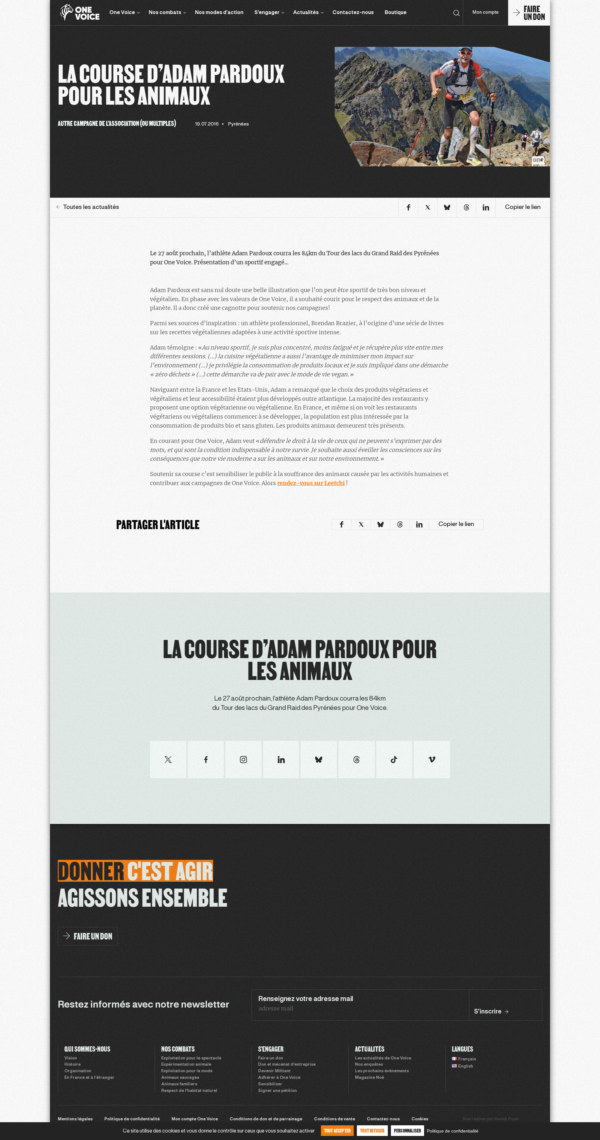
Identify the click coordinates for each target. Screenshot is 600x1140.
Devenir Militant (274, 1071)
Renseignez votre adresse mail (305, 999)
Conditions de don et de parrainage (266, 1119)
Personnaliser (407, 1130)
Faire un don (270, 1058)
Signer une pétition (277, 1091)
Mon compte (485, 13)
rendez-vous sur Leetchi (311, 483)
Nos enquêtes (369, 1065)
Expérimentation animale (186, 1065)
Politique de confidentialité (132, 1119)
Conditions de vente (334, 1119)
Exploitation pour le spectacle (191, 1058)
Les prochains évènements (382, 1071)
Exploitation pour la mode (186, 1071)
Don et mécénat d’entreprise (287, 1065)
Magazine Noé (369, 1078)
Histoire (72, 1065)
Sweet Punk (506, 1119)
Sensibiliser (270, 1084)
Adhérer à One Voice (279, 1078)
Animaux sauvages (180, 1078)
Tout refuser (372, 1130)
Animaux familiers (179, 1084)
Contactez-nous (353, 12)
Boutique (396, 12)
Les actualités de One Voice (383, 1058)
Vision (70, 1058)
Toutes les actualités (91, 207)
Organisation (77, 1071)
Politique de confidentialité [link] (452, 1130)
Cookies (420, 1119)
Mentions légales (75, 1119)
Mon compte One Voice (195, 1119)
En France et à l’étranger (89, 1078)
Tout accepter (337, 1130)
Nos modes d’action (219, 12)
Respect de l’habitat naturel (189, 1091)
